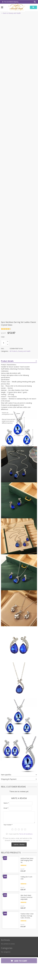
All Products (13, 351)
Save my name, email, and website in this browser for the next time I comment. (18, 839)
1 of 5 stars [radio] (12, 829)
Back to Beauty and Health (12, 13)
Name (6, 803)
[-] (7, 344)
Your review (8, 825)
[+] (7, 341)
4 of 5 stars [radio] (22, 829)
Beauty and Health (24, 351)
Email (6, 808)
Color (3, 337)
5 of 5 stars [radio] (25, 829)
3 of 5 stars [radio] (19, 829)
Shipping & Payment (8, 779)
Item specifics (6, 775)
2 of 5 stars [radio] (15, 829)
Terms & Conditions (25, 834)
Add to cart (20, 960)
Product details (7, 361)
